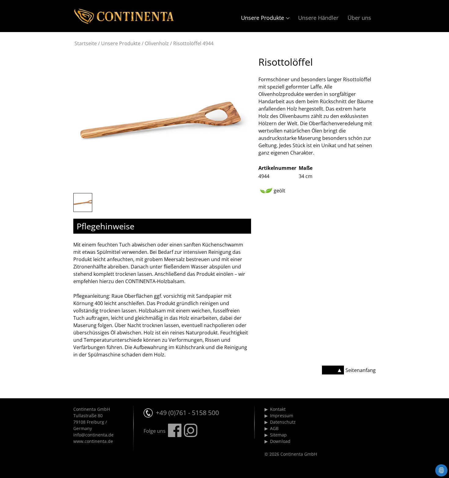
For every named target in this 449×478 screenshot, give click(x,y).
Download (280, 441)
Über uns (359, 17)
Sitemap (278, 435)
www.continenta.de (93, 441)
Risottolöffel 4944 (193, 43)
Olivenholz (157, 43)
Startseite (86, 43)
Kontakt (278, 409)
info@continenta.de (93, 435)
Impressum (281, 415)
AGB (274, 428)
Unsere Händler (318, 17)
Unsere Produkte (262, 17)
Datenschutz (283, 422)
